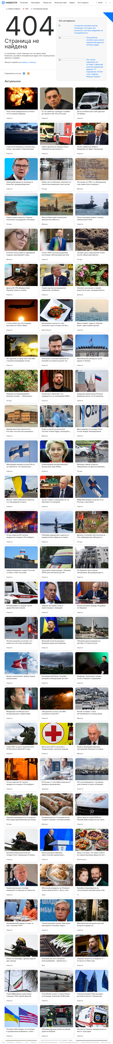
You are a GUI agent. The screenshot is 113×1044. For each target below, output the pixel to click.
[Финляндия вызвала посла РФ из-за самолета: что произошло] (21, 457)
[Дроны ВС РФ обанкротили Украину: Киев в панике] (21, 280)
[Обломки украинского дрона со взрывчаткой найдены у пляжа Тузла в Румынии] (56, 527)
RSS (26, 1042)
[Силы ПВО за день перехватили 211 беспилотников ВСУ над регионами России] (21, 739)
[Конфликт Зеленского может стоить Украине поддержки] (91, 668)
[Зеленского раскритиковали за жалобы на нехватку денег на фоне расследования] (56, 351)
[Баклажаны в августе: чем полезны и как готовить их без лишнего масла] (56, 315)
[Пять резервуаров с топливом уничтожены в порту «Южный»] (91, 774)
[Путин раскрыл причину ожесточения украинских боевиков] (56, 845)
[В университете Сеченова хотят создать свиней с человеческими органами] (56, 809)
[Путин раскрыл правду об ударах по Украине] (91, 598)
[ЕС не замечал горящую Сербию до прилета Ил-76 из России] (56, 104)
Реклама (18, 1042)
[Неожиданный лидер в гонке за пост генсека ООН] (21, 915)
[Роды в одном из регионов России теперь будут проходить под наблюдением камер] (56, 421)
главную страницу (28, 62)
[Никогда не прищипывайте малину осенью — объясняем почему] (21, 386)
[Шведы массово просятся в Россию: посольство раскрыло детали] (21, 421)
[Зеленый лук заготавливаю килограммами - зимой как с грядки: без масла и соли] (56, 951)
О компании (10, 1042)
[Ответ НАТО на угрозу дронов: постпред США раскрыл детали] (56, 245)
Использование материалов (90, 1042)
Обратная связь (106, 1042)
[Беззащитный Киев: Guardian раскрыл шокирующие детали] (56, 668)
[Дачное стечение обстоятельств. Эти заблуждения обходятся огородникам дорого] (91, 527)
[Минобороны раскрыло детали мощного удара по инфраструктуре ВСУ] (91, 915)
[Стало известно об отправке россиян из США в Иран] (21, 315)
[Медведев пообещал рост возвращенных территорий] (21, 704)
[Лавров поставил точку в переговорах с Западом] (56, 598)
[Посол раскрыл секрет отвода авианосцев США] (91, 209)
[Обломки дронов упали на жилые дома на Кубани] (56, 1021)
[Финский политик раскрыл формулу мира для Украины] (56, 633)
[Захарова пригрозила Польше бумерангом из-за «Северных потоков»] (91, 386)
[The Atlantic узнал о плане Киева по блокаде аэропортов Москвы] (56, 986)
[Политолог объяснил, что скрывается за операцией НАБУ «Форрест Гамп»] (56, 386)
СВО (27, 9)
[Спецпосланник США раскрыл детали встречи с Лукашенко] (91, 986)
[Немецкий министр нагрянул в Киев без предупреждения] (21, 174)
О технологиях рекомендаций (48, 1042)
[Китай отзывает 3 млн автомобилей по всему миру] (91, 704)
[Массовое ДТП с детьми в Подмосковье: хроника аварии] (56, 739)
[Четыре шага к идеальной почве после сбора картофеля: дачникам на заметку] (91, 245)
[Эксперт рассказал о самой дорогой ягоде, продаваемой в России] (91, 280)
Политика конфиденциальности (69, 1042)
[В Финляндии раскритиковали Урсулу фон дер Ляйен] (56, 457)
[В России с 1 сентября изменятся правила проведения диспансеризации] (56, 774)
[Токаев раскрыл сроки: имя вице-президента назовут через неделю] (56, 915)
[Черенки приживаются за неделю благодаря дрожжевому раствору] (21, 809)
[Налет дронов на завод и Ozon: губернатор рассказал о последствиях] (56, 139)
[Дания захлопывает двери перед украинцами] (21, 668)
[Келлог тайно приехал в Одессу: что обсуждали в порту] (21, 492)
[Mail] (3, 2)
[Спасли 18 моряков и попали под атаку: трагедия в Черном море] (21, 139)
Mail (3, 1042)
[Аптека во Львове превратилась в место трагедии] (91, 1021)
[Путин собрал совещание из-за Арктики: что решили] (56, 492)
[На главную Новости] (11, 2)
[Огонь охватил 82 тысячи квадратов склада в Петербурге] (21, 527)
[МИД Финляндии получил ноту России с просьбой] (91, 492)
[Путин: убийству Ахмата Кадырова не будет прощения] (91, 139)
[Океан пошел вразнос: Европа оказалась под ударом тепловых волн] (21, 209)
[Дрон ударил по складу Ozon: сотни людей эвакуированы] (91, 421)
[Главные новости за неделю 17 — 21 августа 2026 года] (91, 951)
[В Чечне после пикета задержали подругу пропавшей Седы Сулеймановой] (21, 245)
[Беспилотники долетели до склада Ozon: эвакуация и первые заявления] (21, 845)
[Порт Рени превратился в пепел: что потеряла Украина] (21, 104)
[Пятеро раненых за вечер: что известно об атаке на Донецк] (21, 633)
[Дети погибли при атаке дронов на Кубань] (91, 104)
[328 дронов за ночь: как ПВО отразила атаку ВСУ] (56, 704)
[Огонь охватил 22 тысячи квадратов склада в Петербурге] (21, 774)
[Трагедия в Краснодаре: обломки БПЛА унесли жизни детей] (56, 562)
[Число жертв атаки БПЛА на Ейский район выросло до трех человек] (91, 809)
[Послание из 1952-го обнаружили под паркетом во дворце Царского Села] (91, 174)
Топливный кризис (40, 9)
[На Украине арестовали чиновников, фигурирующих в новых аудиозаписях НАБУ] (91, 562)
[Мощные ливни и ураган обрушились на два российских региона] (91, 457)
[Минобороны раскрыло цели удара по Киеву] (91, 351)
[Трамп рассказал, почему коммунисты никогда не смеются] (21, 880)
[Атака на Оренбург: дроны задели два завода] (21, 951)
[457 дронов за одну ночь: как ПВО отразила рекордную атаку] (21, 351)
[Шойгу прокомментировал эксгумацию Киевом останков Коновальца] (91, 739)
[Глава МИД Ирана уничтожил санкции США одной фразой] (21, 986)
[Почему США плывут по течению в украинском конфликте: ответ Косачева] (21, 1021)
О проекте (33, 1042)
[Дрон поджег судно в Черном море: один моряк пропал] (91, 315)
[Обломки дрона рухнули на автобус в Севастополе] (91, 633)
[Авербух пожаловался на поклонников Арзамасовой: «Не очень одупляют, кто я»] (91, 880)
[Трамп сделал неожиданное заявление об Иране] (56, 280)
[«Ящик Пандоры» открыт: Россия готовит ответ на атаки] (21, 562)
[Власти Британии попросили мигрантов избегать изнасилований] (56, 209)
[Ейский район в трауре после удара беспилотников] (21, 598)
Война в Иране (14, 9)
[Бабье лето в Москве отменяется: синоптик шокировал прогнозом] (56, 174)
